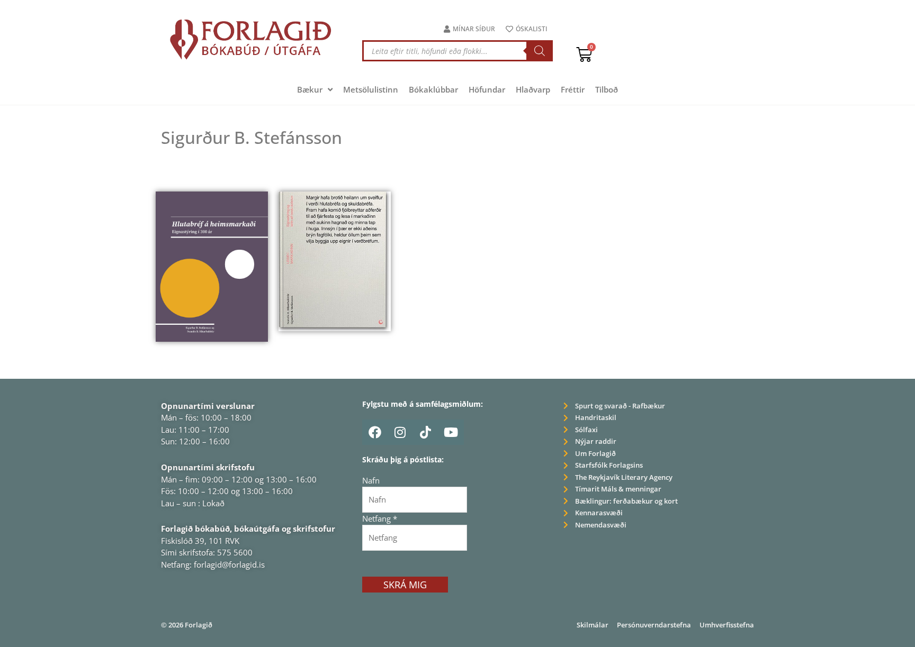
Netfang (379, 518)
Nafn (371, 480)
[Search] (539, 50)
